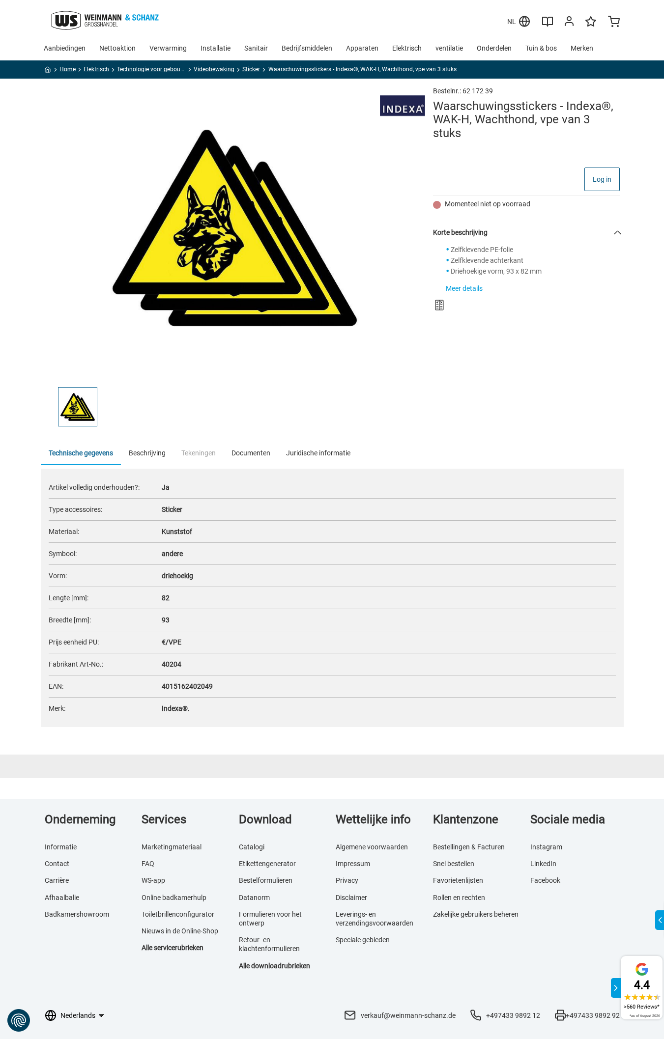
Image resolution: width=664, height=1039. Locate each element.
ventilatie (449, 48)
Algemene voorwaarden (372, 847)
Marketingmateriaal (172, 847)
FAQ (148, 864)
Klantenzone (465, 819)
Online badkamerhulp (174, 897)
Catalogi (251, 847)
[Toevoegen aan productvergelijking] (439, 305)
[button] (77, 406)
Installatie (216, 48)
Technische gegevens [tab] (81, 453)
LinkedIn (543, 864)
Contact (57, 864)
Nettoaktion (117, 48)
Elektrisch (407, 48)
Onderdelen (494, 48)
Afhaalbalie (62, 897)
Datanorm (254, 897)
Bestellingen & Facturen (469, 847)
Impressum (353, 864)
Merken (582, 48)
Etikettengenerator (267, 864)
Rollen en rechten (459, 897)
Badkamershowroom (77, 914)
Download (265, 819)
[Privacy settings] (18, 1020)
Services (164, 819)
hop (212, 931)
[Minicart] (614, 22)
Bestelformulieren (265, 880)
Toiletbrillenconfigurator (178, 914)
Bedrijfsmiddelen (307, 48)
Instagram (546, 847)
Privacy (347, 880)
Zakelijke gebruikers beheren (476, 914)
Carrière (57, 880)
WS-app (153, 880)
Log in (602, 179)
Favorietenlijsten (458, 880)
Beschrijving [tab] (147, 453)
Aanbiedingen (65, 48)
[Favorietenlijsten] (590, 26)
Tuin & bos (541, 48)
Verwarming (168, 48)
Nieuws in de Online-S (174, 931)
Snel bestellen (453, 864)
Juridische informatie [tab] (318, 453)
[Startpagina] (48, 71)
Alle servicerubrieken (172, 948)
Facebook (545, 880)
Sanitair (256, 48)
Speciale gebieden (363, 940)
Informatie (61, 847)
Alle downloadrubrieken (274, 966)
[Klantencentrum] (569, 23)
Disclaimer (351, 897)
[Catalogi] (547, 25)
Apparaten (362, 48)
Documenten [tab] (250, 453)
